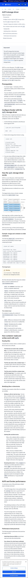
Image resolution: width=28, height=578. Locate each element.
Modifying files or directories (10, 31)
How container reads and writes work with (14, 26)
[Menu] (3, 4)
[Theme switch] (25, 4)
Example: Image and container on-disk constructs (15, 24)
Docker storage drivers (9, 60)
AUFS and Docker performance (10, 33)
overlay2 (7, 78)
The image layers (6, 267)
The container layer (6, 311)
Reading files (7, 28)
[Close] (25, 561)
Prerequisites (6, 17)
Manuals (6, 9)
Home (3, 9)
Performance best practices (10, 36)
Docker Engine (10, 9)
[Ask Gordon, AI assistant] (19, 4)
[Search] (22, 4)
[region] (14, 569)
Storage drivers (18, 9)
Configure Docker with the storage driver (13, 19)
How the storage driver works (11, 21)
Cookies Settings (14, 568)
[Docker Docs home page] (8, 4)
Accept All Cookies (14, 575)
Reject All (14, 571)
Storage (14, 9)
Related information (7, 38)
